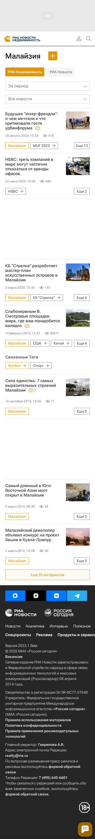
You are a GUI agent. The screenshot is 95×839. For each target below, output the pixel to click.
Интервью (59, 626)
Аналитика (35, 626)
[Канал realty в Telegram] (77, 595)
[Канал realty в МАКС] (15, 595)
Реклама (44, 634)
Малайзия (22, 56)
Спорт (38, 365)
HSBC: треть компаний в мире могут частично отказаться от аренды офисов (29, 166)
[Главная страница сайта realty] (31, 38)
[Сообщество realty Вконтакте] (56, 595)
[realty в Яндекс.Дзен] (36, 595)
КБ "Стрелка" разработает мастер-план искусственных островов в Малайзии (31, 272)
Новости (12, 626)
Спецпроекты (18, 634)
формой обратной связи (26, 794)
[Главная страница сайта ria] (6, 38)
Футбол (14, 365)
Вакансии (13, 657)
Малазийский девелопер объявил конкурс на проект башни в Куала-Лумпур (32, 535)
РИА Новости (61, 72)
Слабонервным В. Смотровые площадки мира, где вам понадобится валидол (32, 318)
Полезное (82, 626)
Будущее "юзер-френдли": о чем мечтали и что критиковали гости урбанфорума (31, 121)
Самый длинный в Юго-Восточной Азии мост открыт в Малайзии (28, 490)
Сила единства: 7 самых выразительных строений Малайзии (30, 385)
